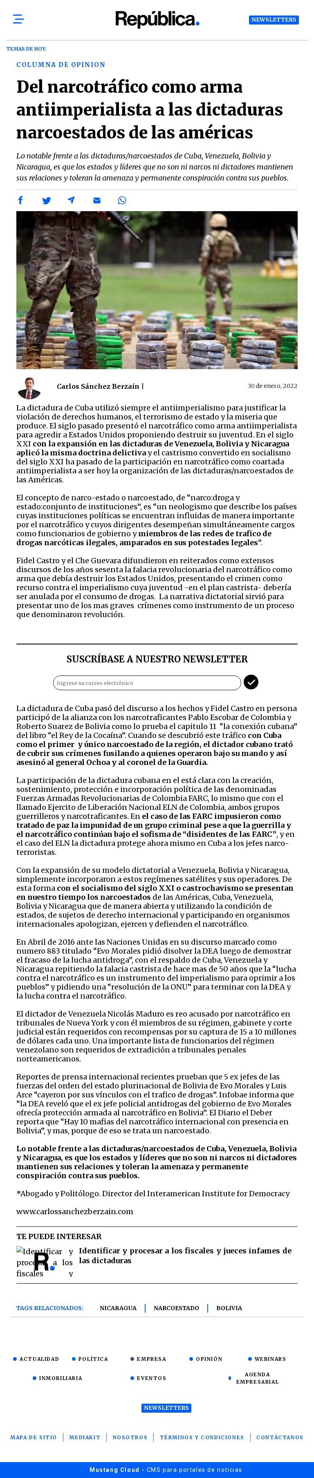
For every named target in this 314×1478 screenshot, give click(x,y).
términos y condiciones (202, 1437)
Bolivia (229, 1308)
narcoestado (176, 1308)
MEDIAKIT (85, 1437)
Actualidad (39, 1359)
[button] (20, 200)
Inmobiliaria (60, 1378)
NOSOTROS (130, 1437)
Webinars (271, 1359)
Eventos (151, 1378)
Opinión (209, 1359)
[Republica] (157, 20)
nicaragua (118, 1308)
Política (93, 1359)
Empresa (151, 1359)
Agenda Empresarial (257, 1378)
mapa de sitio (33, 1437)
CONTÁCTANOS (280, 1437)
